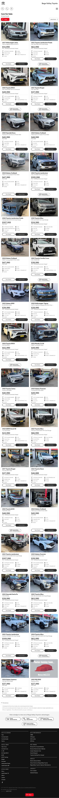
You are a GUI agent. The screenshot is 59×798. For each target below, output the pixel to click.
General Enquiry (34, 772)
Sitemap (10, 787)
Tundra (3, 777)
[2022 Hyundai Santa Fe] (15, 583)
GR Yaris (32, 741)
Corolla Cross (4, 748)
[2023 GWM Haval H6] (15, 418)
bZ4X (2, 755)
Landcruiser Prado (5, 763)
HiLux (2, 771)
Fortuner (3, 761)
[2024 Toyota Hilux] (44, 623)
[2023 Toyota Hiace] (44, 458)
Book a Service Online (35, 760)
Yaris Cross (4, 746)
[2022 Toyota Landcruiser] (15, 623)
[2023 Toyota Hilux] (44, 418)
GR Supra (32, 737)
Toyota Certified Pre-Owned (37, 755)
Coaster (3, 779)
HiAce (2, 775)
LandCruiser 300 (5, 765)
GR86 (31, 734)
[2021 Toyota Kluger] (44, 77)
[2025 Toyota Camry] (15, 377)
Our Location (33, 770)
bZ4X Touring (4, 757)
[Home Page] (3, 3)
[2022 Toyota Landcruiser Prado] (44, 31)
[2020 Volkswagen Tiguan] (44, 292)
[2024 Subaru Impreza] (15, 668)
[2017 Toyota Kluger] (15, 458)
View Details (8, 63)
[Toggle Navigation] (57, 8)
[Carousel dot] (7, 214)
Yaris (2, 734)
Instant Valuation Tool (35, 751)
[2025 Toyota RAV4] (15, 77)
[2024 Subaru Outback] (44, 122)
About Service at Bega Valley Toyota (39, 763)
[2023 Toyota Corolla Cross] (44, 247)
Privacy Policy (15, 787)
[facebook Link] (2, 782)
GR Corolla (33, 739)
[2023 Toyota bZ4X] (15, 498)
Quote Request (34, 753)
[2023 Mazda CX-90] (44, 332)
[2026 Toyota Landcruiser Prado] (15, 207)
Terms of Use (21, 787)
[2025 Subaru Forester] (44, 377)
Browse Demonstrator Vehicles (37, 748)
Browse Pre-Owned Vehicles (37, 746)
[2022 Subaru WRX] (15, 292)
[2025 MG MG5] (44, 668)
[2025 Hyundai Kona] (15, 122)
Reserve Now (22, 63)
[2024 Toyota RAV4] (15, 332)
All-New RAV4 (4, 753)
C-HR (2, 751)
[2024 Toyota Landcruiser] (44, 162)
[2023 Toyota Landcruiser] (15, 543)
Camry (3, 741)
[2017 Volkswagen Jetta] (15, 31)
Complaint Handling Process (30, 787)
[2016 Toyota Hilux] (44, 207)
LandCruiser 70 (5, 773)
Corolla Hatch (4, 737)
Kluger (3, 759)
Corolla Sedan (4, 739)
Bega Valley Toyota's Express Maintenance (40, 765)
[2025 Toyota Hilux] (44, 583)
